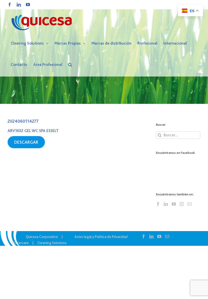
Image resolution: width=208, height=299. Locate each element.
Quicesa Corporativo (42, 237)
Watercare (20, 243)
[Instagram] (182, 204)
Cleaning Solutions (51, 243)
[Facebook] (158, 204)
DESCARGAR (26, 142)
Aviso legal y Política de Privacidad (101, 237)
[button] (70, 64)
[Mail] (189, 204)
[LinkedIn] (166, 204)
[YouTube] (174, 204)
